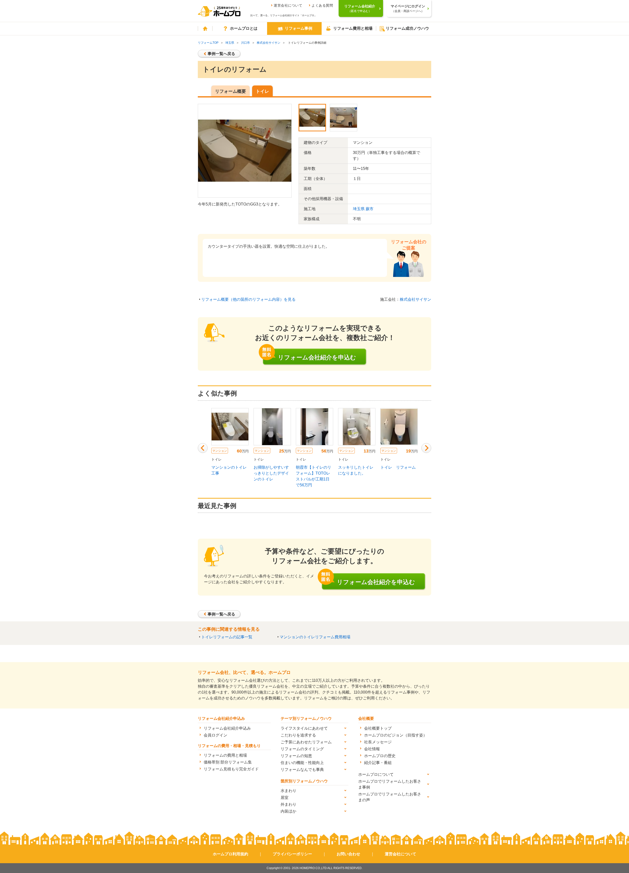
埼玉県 (229, 42)
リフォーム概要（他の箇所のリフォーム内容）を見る (248, 299)
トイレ (262, 91)
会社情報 (372, 749)
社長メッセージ (378, 742)
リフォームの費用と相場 (225, 755)
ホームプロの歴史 (380, 756)
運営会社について (288, 5)
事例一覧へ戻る (221, 54)
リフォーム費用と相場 (352, 28)
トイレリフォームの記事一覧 (226, 637)
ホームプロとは (243, 28)
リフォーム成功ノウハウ (407, 28)
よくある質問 (322, 5)
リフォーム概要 (230, 91)
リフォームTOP (208, 42)
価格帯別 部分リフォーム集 (228, 762)
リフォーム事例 (298, 28)
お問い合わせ (348, 854)
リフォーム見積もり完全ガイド (231, 769)
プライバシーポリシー (292, 854)
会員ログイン (215, 735)
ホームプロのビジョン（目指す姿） (395, 735)
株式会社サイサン (268, 42)
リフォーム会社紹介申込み (227, 728)
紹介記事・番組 (378, 763)
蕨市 (369, 209)
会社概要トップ (378, 728)
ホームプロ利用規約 (230, 854)
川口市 (245, 42)
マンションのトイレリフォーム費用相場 (315, 637)
